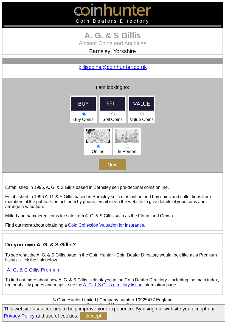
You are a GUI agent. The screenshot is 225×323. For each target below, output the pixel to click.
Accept (93, 316)
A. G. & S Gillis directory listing (112, 284)
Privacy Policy (19, 316)
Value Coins (142, 119)
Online (98, 151)
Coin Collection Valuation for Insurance (106, 225)
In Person (127, 151)
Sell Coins (112, 119)
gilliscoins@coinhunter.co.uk (112, 67)
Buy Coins (83, 119)
